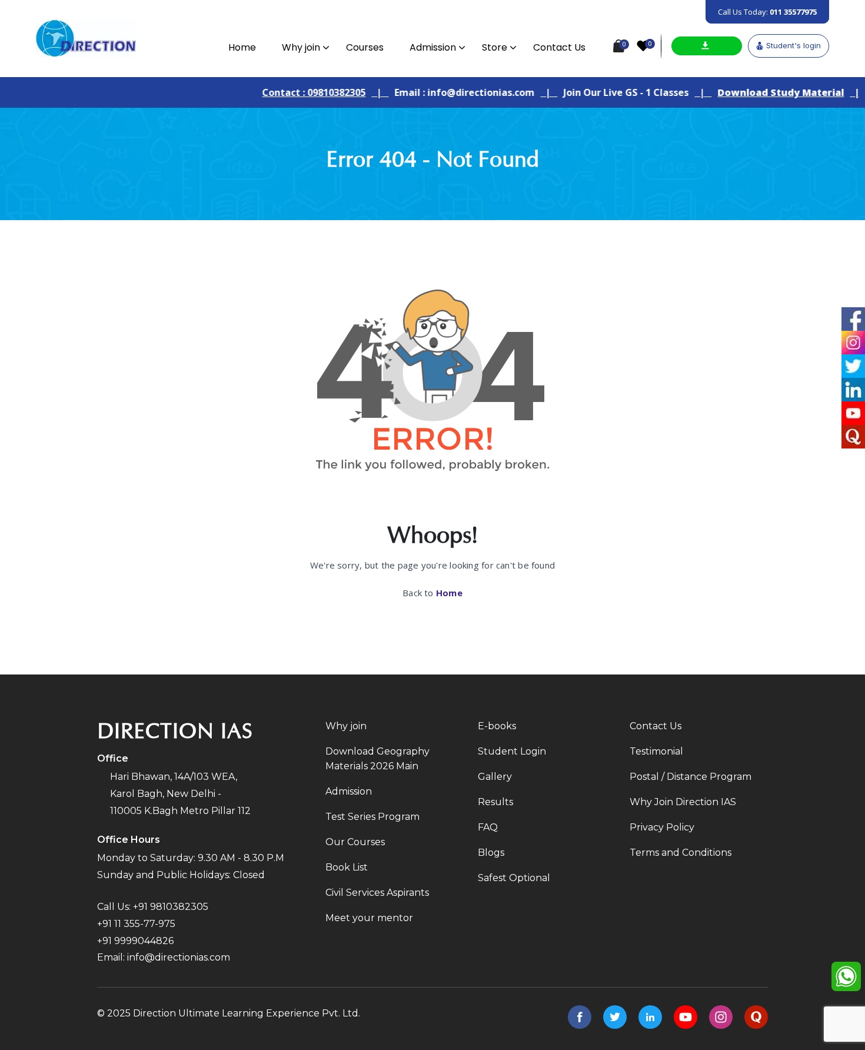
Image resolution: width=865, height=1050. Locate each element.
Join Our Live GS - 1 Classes (610, 92)
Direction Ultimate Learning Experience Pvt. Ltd (245, 1013)
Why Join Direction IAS (683, 802)
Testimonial (656, 751)
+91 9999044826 (135, 940)
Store (494, 47)
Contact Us (559, 47)
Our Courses (355, 842)
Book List (346, 867)
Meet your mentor (369, 917)
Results (495, 802)
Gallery (495, 776)
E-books (497, 726)
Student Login (512, 751)
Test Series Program (372, 816)
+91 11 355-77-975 (136, 923)
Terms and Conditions (680, 852)
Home (242, 47)
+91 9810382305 (170, 906)
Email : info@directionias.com (448, 92)
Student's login (793, 45)
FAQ (488, 827)
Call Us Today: (767, 11)
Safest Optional (514, 877)
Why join (301, 47)
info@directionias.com (178, 957)
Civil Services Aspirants (377, 892)
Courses (365, 47)
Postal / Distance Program (690, 776)
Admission (433, 47)
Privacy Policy (662, 827)
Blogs (491, 852)
